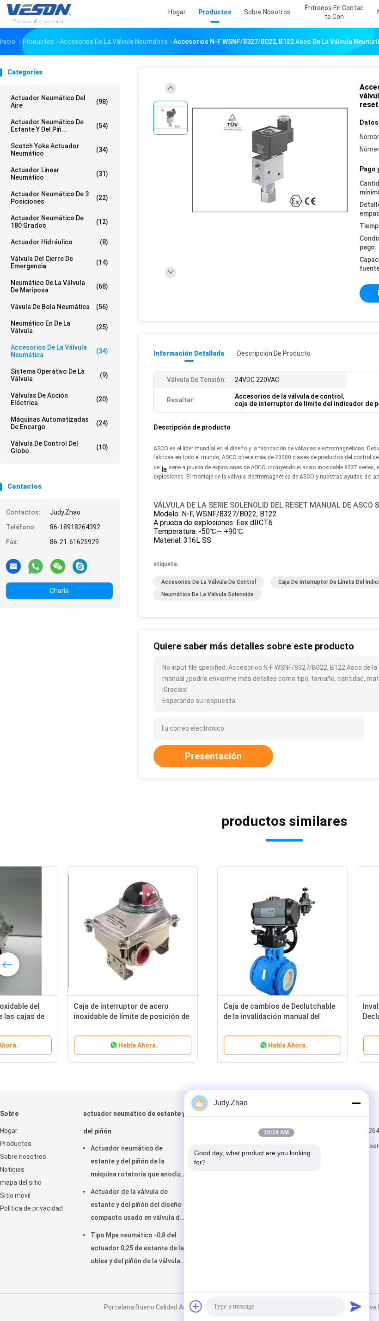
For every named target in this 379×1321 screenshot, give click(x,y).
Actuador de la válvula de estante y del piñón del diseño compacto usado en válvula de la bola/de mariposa (137, 1206)
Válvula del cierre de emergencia (59, 262)
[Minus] (355, 1103)
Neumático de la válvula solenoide (207, 594)
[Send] (355, 1306)
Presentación (213, 756)
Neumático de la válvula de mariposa (59, 286)
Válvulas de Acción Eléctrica (59, 399)
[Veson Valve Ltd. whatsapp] (35, 565)
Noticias (12, 1169)
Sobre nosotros (23, 1156)
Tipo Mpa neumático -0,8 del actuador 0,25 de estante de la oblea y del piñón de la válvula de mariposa (137, 1249)
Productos (15, 1143)
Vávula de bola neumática (59, 306)
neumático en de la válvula (59, 327)
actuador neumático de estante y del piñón (134, 1122)
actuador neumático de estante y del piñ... (59, 125)
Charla (59, 590)
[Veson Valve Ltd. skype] (80, 565)
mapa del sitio (21, 1182)
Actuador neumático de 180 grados (59, 221)
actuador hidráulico (59, 242)
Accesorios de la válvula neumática (59, 351)
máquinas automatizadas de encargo (59, 423)
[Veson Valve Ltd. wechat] (57, 565)
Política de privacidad (31, 1208)
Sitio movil (15, 1195)
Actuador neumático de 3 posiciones (59, 197)
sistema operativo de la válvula (59, 375)
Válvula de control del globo (59, 447)
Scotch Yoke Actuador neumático (59, 149)
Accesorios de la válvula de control (208, 582)
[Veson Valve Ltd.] (40, 14)
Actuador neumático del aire (59, 101)
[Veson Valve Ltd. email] (13, 565)
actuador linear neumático (59, 173)
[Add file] (196, 1306)
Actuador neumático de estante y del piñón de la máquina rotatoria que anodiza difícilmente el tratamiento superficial (138, 1163)
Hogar (9, 1130)
